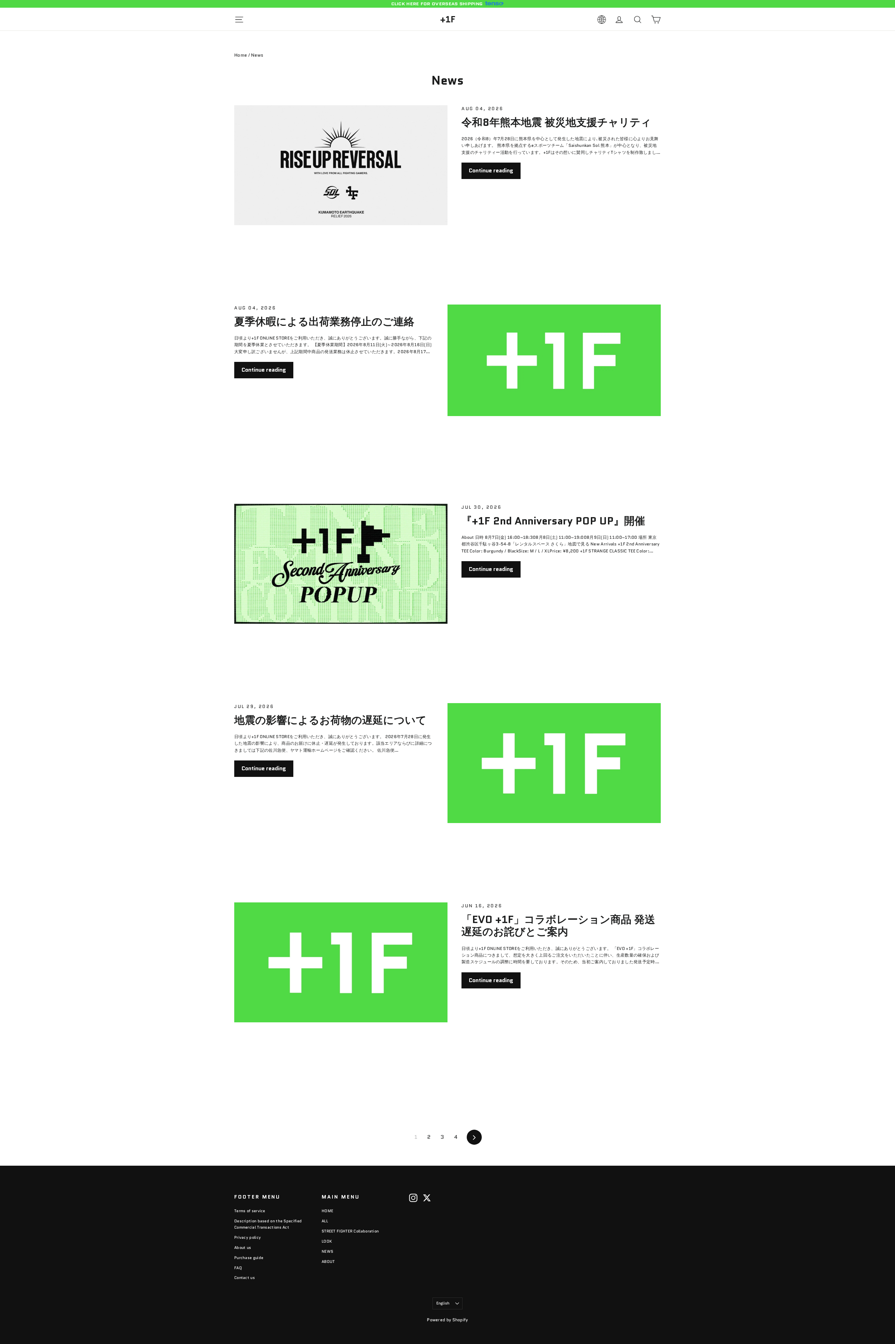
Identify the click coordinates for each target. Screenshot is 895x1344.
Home (240, 55)
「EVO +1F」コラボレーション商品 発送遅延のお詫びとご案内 (558, 925)
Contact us (244, 1277)
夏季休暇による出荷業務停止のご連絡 (324, 321)
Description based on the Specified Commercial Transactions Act (268, 1224)
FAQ (238, 1268)
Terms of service (249, 1211)
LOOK (327, 1241)
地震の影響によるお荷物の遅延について (330, 720)
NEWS (327, 1251)
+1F (447, 19)
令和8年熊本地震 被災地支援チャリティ (556, 122)
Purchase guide (248, 1257)
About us (242, 1247)
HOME (327, 1211)
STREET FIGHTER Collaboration (350, 1231)
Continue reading (491, 170)
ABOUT (328, 1261)
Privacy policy (247, 1237)
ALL (325, 1221)
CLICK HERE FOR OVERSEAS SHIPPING (437, 4)
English (443, 1303)
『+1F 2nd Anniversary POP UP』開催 (553, 520)
